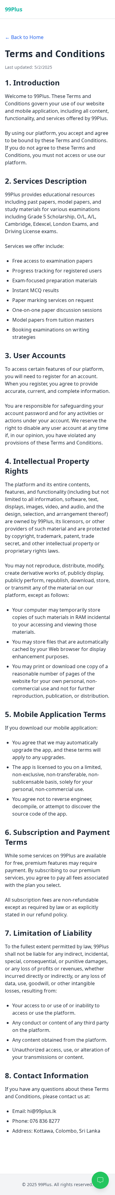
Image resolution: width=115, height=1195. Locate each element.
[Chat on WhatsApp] (100, 1180)
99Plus (13, 9)
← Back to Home (24, 37)
